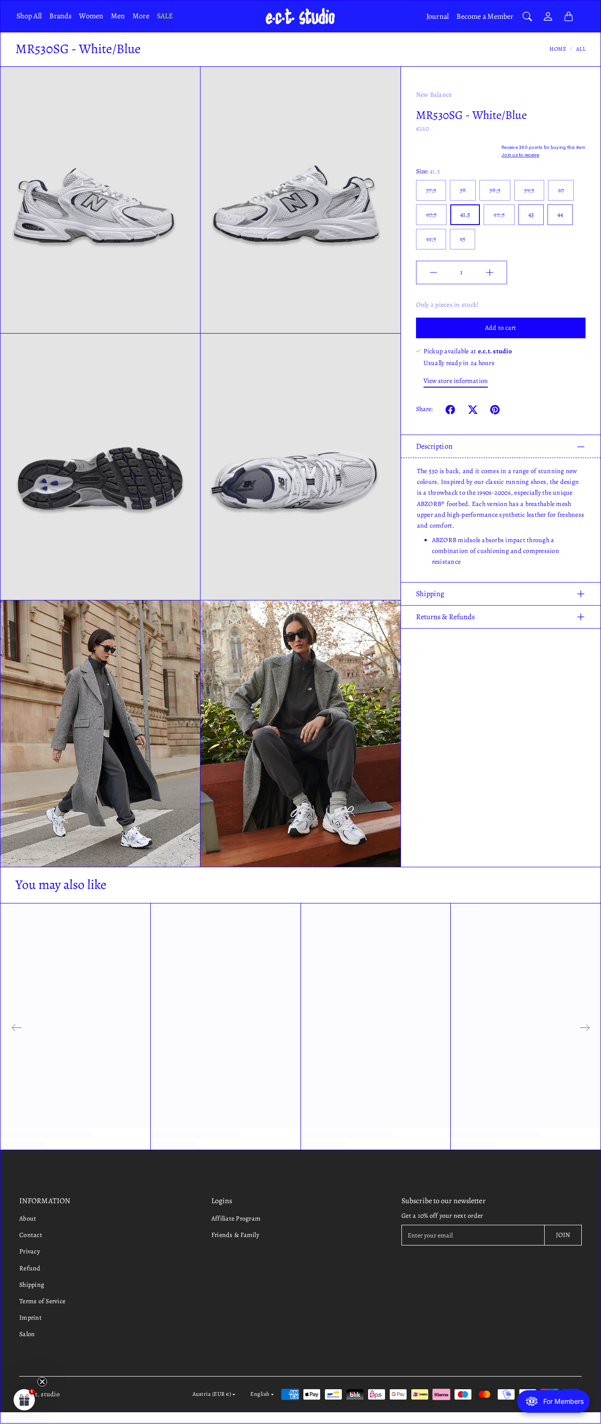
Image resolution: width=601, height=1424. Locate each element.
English (260, 1394)
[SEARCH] (527, 16)
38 (463, 190)
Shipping (430, 594)
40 (561, 190)
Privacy (29, 1251)
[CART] (568, 16)
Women (91, 16)
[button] (450, 409)
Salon (27, 1334)
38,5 (494, 190)
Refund (30, 1268)
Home (557, 49)
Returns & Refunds (445, 617)
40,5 (431, 214)
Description (434, 447)
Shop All (29, 16)
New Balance (434, 94)
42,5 (498, 214)
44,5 (431, 238)
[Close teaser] (42, 1381)
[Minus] (433, 272)
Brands (60, 16)
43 (531, 214)
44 (560, 214)
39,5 (529, 190)
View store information (456, 381)
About (27, 1218)
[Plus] (490, 272)
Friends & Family (235, 1234)
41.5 (465, 214)
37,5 (431, 190)
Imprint (30, 1317)
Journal (437, 16)
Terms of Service (42, 1301)
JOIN (563, 1234)
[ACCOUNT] (548, 16)
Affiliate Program (236, 1218)
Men (118, 16)
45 (462, 238)
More (140, 16)
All (581, 49)
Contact (30, 1234)
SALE (165, 16)
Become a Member (485, 16)
